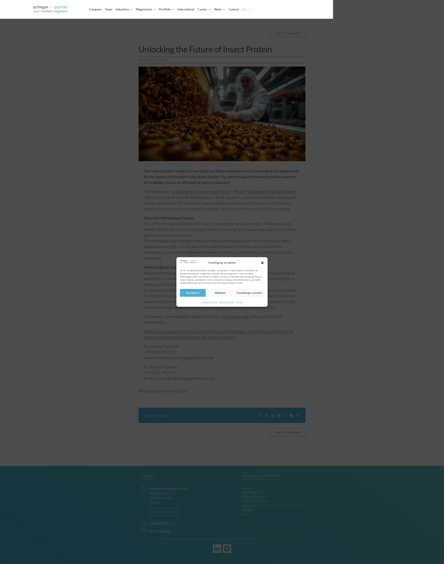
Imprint (239, 302)
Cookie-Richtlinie (209, 302)
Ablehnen (220, 292)
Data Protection (226, 302)
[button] (262, 262)
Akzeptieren (192, 292)
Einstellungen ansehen (249, 292)
